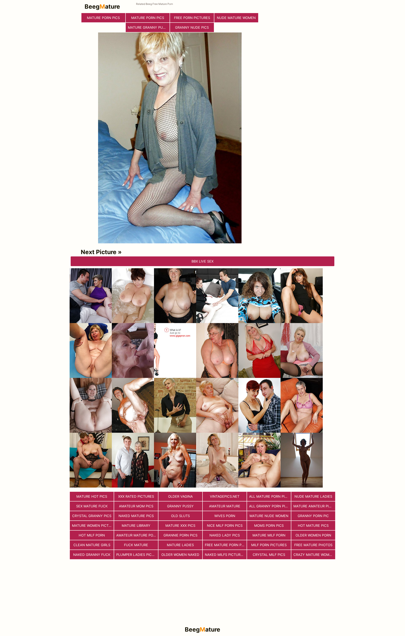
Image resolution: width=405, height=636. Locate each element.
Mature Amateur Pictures (314, 506)
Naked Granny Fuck (91, 554)
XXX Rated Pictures (136, 496)
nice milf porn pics (225, 525)
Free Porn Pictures (192, 18)
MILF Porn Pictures (269, 545)
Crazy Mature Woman (313, 554)
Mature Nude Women (269, 516)
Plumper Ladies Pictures (137, 554)
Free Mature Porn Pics (226, 545)
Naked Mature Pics (136, 516)
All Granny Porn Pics (269, 506)
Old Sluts (180, 516)
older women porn (313, 535)
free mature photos (313, 545)
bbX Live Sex (202, 261)
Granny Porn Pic (313, 516)
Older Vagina (180, 496)
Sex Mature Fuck (92, 506)
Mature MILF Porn (268, 535)
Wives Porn (224, 516)
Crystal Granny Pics (91, 516)
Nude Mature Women (236, 18)
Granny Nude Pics (192, 27)
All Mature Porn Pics (269, 496)
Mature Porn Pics (147, 18)
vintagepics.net (224, 496)
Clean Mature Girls (91, 545)
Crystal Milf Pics (269, 554)
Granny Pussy (180, 506)
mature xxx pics (180, 525)
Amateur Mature (224, 506)
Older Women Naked (180, 554)
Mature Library (136, 525)
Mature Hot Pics (91, 496)
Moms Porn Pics (269, 525)
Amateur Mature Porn (137, 535)
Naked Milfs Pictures (225, 554)
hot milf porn (92, 535)
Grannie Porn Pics (180, 535)
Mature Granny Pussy (148, 27)
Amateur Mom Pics (136, 506)
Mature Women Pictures (93, 525)
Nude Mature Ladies (313, 496)
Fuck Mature (136, 545)
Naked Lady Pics (224, 535)
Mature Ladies (180, 545)
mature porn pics (103, 18)
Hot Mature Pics (313, 525)
